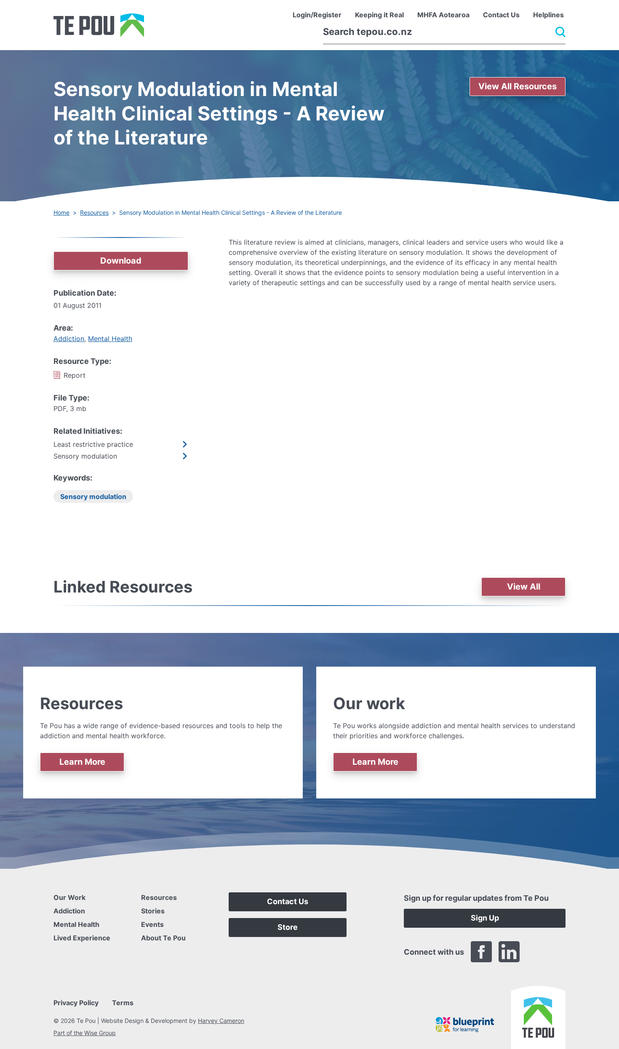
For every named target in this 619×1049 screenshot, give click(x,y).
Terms (122, 1002)
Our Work (69, 897)
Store (287, 927)
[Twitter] (536, 951)
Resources (94, 212)
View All (523, 587)
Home (61, 212)
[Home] (98, 25)
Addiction (68, 338)
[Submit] (560, 32)
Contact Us (287, 901)
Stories (153, 911)
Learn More (82, 762)
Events (152, 924)
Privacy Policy (76, 1002)
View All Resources (517, 86)
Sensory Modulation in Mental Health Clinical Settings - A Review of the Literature (230, 212)
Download (120, 261)
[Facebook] (481, 951)
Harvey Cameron (221, 1020)
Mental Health (110, 338)
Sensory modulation (93, 496)
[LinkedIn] (509, 951)
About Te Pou (163, 938)
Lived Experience (81, 938)
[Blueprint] (465, 1024)
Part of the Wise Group (84, 1032)
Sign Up (485, 917)
